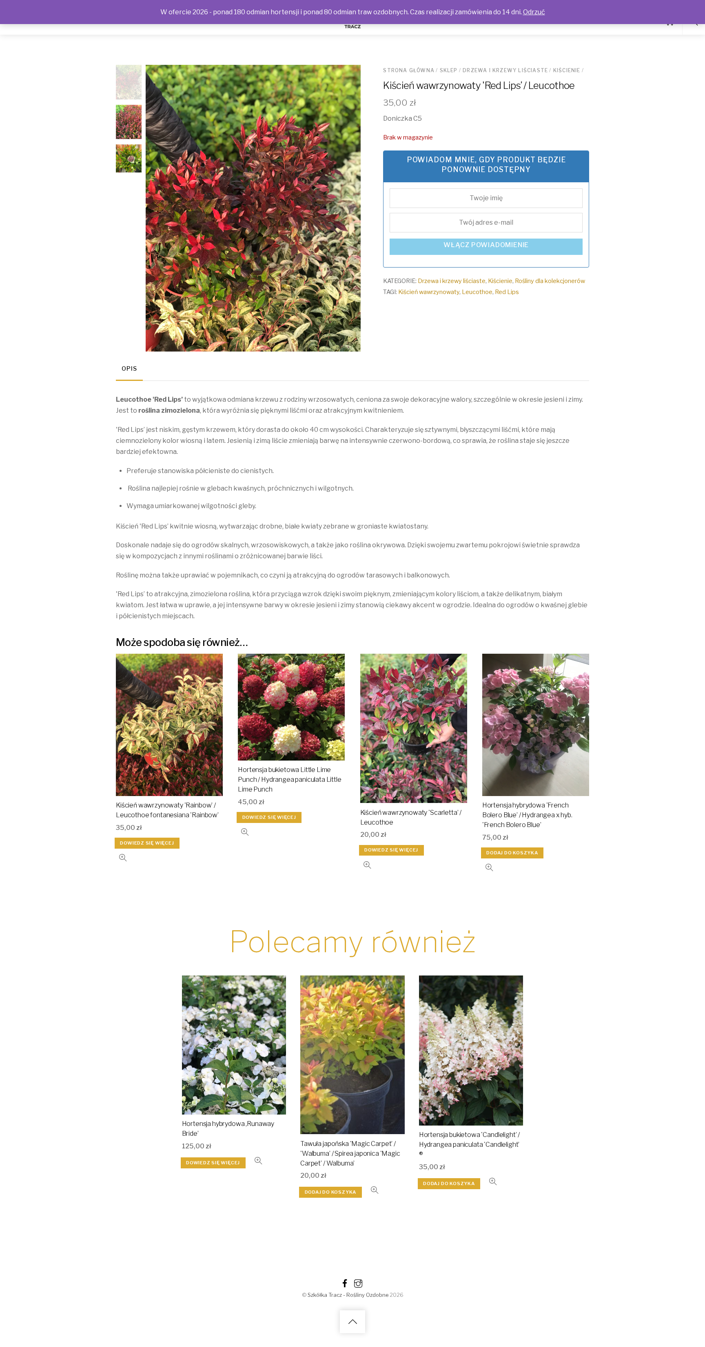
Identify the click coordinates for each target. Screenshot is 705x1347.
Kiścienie (567, 70)
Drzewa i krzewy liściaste (505, 70)
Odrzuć (534, 12)
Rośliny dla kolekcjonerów (550, 281)
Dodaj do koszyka (512, 853)
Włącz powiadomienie (486, 245)
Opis (129, 368)
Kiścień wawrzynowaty (428, 292)
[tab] (129, 369)
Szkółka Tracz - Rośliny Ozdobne (348, 1295)
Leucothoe (477, 292)
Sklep (449, 70)
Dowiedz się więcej (147, 843)
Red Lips (507, 292)
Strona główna (409, 70)
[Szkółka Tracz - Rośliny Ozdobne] (352, 27)
